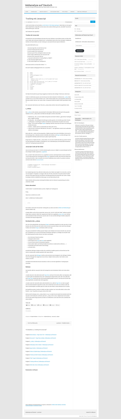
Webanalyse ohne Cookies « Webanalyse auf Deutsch (41, 344)
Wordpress (94, 416)
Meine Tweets (78, 115)
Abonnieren (80, 50)
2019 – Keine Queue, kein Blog (80, 59)
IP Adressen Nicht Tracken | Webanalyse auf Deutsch (41, 354)
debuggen (39, 255)
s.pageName (44, 151)
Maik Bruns (77, 85)
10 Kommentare (68, 22)
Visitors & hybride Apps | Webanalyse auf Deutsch (41, 351)
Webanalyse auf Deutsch (38, 5)
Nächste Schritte (43, 11)
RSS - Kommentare (78, 31)
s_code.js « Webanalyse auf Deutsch (38, 341)
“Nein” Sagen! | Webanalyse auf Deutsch (39, 358)
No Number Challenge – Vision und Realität (83, 63)
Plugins (43, 123)
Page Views (47, 275)
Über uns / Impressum (82, 11)
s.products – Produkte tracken (63, 323)
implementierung (47, 316)
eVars (63, 214)
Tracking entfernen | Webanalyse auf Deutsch (40, 361)
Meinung (72, 11)
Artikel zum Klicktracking (63, 207)
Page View (58, 283)
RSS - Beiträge (77, 28)
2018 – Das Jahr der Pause (80, 61)
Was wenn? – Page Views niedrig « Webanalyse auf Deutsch (43, 338)
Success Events (39, 159)
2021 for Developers (79, 123)
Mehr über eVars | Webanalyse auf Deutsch (39, 364)
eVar (43, 240)
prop (38, 240)
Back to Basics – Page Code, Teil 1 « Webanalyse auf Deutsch (43, 334)
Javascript (54, 316)
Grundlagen (34, 11)
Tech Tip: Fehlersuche (32, 323)
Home (27, 11)
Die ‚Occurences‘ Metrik (79, 71)
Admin (76, 94)
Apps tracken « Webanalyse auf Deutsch (39, 348)
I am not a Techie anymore (81, 136)
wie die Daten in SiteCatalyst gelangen (50, 25)
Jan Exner (30, 22)
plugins (58, 316)
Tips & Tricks (65, 11)
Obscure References (79, 149)
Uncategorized (77, 108)
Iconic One (81, 416)
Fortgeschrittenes (54, 11)
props (48, 156)
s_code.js (66, 97)
